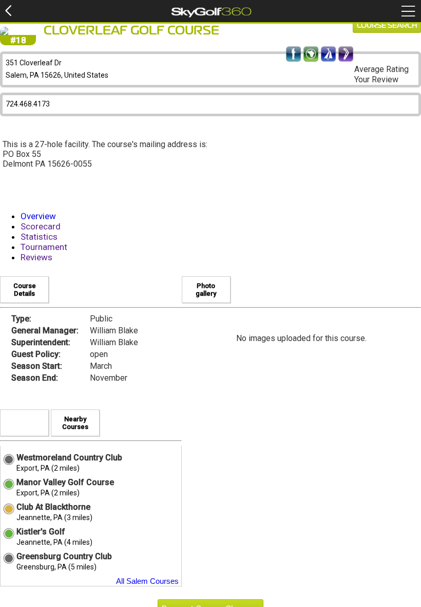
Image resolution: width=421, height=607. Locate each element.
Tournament (44, 247)
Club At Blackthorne (53, 507)
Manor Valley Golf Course (65, 482)
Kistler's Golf (40, 532)
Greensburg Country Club (64, 556)
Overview (38, 216)
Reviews (36, 257)
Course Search (387, 26)
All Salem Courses (147, 581)
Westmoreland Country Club (69, 457)
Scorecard (41, 226)
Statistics (39, 236)
